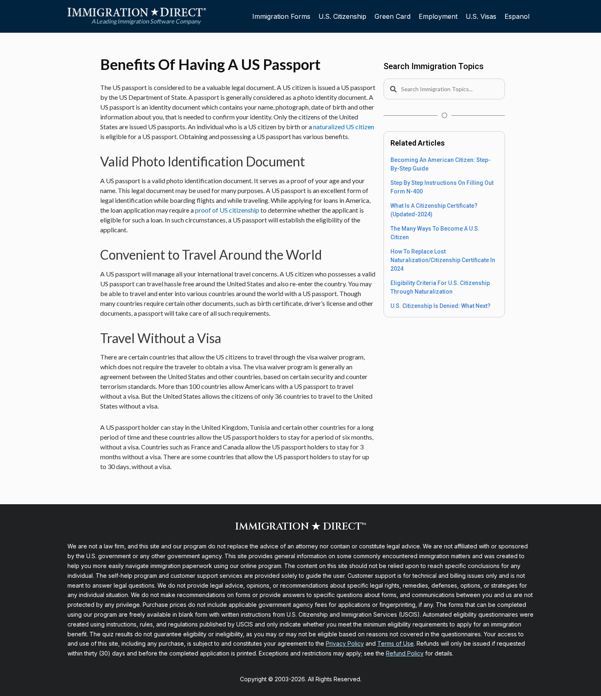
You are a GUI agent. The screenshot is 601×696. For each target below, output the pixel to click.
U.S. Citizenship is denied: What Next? (440, 306)
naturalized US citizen (343, 126)
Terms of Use (395, 643)
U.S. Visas (481, 16)
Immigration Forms (281, 16)
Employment (438, 16)
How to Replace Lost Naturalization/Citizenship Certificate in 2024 (442, 260)
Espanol (517, 16)
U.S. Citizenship (342, 16)
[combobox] (444, 89)
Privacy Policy (345, 643)
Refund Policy (405, 653)
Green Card (392, 16)
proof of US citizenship (227, 210)
